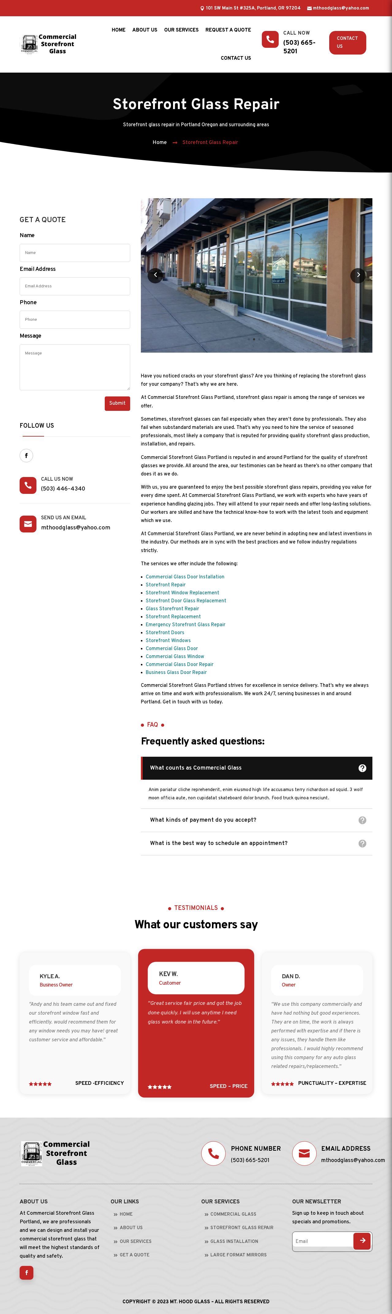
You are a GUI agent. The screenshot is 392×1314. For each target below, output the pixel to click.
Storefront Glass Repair (210, 142)
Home (119, 30)
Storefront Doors (165, 633)
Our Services (181, 30)
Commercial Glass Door (172, 649)
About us (144, 30)
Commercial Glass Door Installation (185, 577)
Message (30, 336)
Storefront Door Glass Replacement (186, 601)
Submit (117, 403)
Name (27, 235)
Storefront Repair (166, 585)
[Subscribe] (362, 1241)
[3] (256, 351)
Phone (28, 302)
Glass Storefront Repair (172, 609)
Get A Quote (134, 1255)
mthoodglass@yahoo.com (341, 8)
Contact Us (347, 43)
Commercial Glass (233, 1214)
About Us (131, 1228)
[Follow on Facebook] (26, 455)
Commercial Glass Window (175, 657)
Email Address (37, 269)
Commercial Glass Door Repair (179, 665)
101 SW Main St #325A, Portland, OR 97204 (253, 8)
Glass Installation (234, 1242)
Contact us (236, 58)
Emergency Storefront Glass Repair (185, 625)
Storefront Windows (168, 641)
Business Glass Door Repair (176, 673)
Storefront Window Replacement (182, 593)
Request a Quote (228, 30)
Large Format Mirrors (238, 1255)
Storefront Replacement (173, 617)
